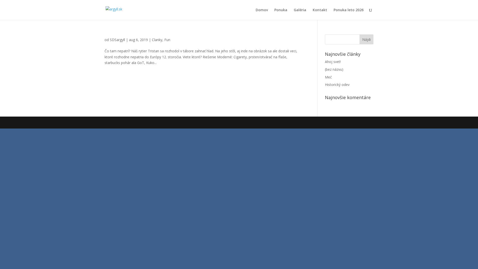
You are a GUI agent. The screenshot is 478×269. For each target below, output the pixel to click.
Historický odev (337, 84)
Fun (167, 39)
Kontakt (320, 10)
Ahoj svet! (333, 61)
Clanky (157, 39)
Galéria (300, 10)
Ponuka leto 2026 (348, 10)
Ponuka (280, 10)
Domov (262, 10)
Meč (328, 77)
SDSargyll (117, 39)
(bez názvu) (334, 69)
